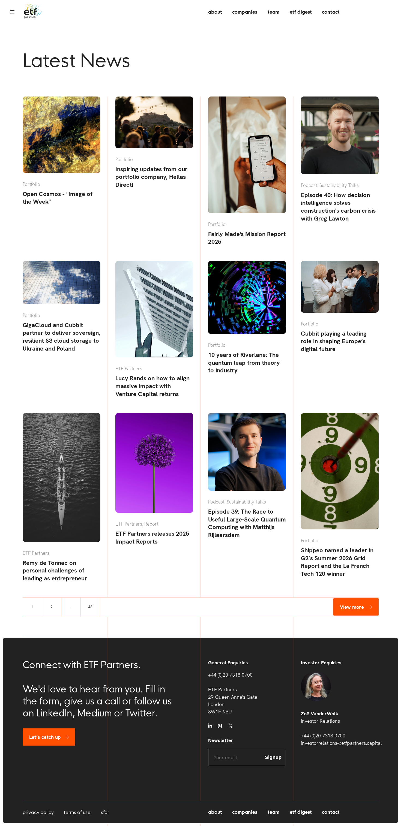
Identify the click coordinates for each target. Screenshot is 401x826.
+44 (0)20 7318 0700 (230, 675)
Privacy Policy (38, 812)
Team (273, 12)
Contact (331, 12)
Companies (244, 12)
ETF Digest (301, 12)
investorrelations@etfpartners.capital (340, 743)
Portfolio (31, 184)
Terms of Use (77, 812)
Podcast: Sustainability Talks (330, 185)
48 (90, 606)
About (215, 12)
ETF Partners (128, 369)
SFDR (105, 812)
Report (151, 524)
